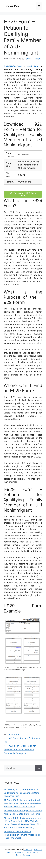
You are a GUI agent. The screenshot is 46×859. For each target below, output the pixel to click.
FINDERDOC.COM (13, 66)
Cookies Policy (18, 852)
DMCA (29, 852)
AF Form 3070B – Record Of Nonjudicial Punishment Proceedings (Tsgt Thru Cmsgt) (22, 834)
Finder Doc (12, 6)
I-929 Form (33, 66)
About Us (28, 849)
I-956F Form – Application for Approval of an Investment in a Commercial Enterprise (20, 750)
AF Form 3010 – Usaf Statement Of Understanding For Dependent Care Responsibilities (21, 792)
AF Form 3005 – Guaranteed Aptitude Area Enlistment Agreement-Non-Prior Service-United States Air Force (22, 803)
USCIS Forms (13, 734)
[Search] (38, 768)
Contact (26, 855)
